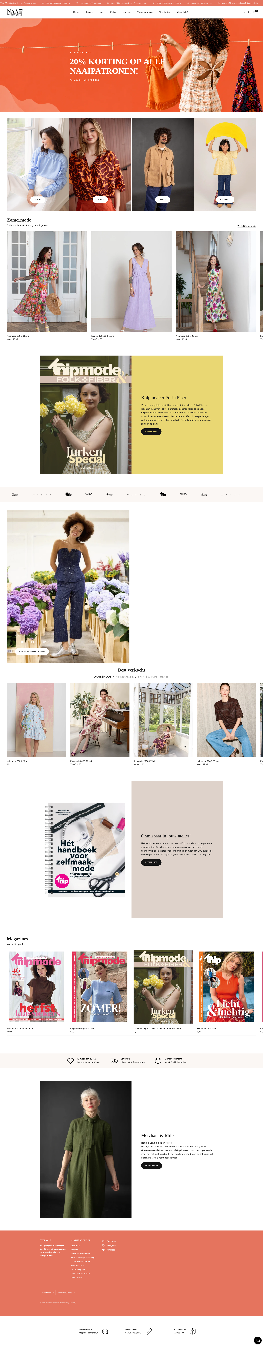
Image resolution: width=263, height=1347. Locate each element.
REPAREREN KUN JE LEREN (36, 3)
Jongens (127, 12)
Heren (101, 12)
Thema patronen (144, 12)
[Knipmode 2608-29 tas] (36, 720)
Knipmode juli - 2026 (206, 1028)
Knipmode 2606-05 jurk (102, 336)
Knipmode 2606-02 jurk (187, 336)
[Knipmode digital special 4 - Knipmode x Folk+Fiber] (163, 987)
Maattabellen (77, 1277)
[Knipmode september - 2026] (36, 987)
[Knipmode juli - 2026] (226, 987)
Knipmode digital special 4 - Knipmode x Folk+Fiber (157, 1028)
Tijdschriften (164, 12)
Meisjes (113, 12)
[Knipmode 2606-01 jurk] (47, 281)
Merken (76, 12)
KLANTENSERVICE (80, 1240)
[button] (151, 431)
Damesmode (102, 676)
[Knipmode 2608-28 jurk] (100, 720)
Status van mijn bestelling (83, 1257)
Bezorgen (75, 1245)
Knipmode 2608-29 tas (17, 761)
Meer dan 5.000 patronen (68, 3)
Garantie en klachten (80, 1261)
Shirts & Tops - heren (153, 676)
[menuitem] (77, 12)
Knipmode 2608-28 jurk (81, 761)
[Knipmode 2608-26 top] (226, 720)
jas (197, 1154)
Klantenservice (77, 1265)
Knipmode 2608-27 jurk (144, 761)
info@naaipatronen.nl (88, 1333)
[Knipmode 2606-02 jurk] (216, 281)
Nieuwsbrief (182, 12)
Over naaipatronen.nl (80, 1273)
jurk (211, 1154)
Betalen (74, 1249)
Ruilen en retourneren (80, 1253)
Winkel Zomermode (247, 226)
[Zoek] (249, 12)
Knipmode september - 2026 (20, 1028)
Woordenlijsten (78, 1269)
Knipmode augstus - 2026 (82, 1028)
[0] (254, 12)
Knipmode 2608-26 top (208, 761)
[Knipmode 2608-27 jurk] (163, 720)
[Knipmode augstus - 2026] (100, 987)
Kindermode (125, 676)
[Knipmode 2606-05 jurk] (131, 281)
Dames (89, 12)
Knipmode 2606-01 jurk (18, 336)
